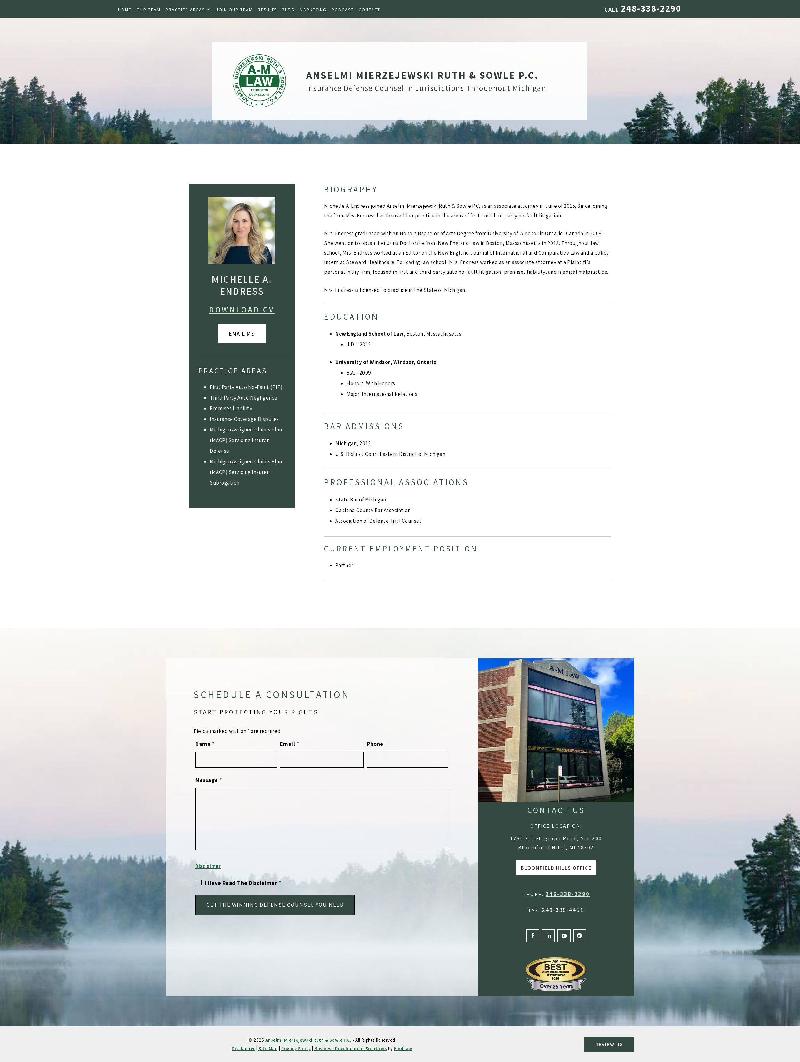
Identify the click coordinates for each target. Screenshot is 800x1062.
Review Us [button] (609, 1044)
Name (205, 743)
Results (267, 9)
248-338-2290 (651, 8)
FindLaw (403, 1048)
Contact (369, 9)
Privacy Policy (296, 1048)
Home (125, 9)
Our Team (149, 9)
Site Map (268, 1048)
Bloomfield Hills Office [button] (556, 868)
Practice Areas (185, 9)
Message (208, 780)
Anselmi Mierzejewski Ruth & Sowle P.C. (308, 1040)
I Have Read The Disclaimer (243, 882)
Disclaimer (208, 866)
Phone (375, 743)
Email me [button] (242, 333)
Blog (288, 9)
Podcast (343, 9)
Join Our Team (234, 9)
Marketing (313, 9)
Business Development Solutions (350, 1048)
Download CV (242, 309)
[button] (794, 1016)
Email (289, 743)
